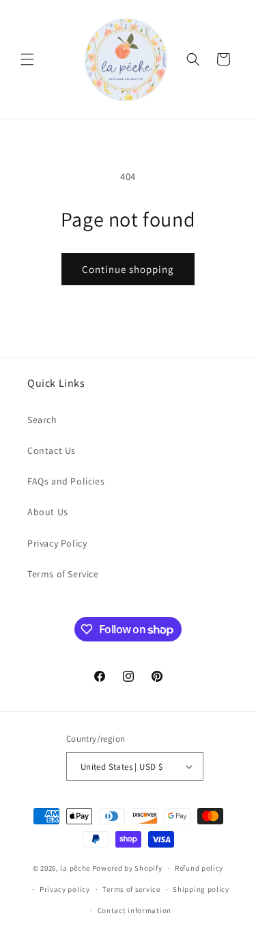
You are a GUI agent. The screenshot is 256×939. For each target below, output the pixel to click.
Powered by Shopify (127, 868)
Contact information (134, 910)
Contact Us (51, 450)
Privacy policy (65, 889)
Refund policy (199, 868)
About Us (47, 512)
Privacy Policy (57, 543)
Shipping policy (201, 889)
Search (42, 420)
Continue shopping (128, 269)
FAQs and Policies (65, 481)
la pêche (75, 868)
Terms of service (131, 889)
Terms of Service (63, 574)
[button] (27, 59)
